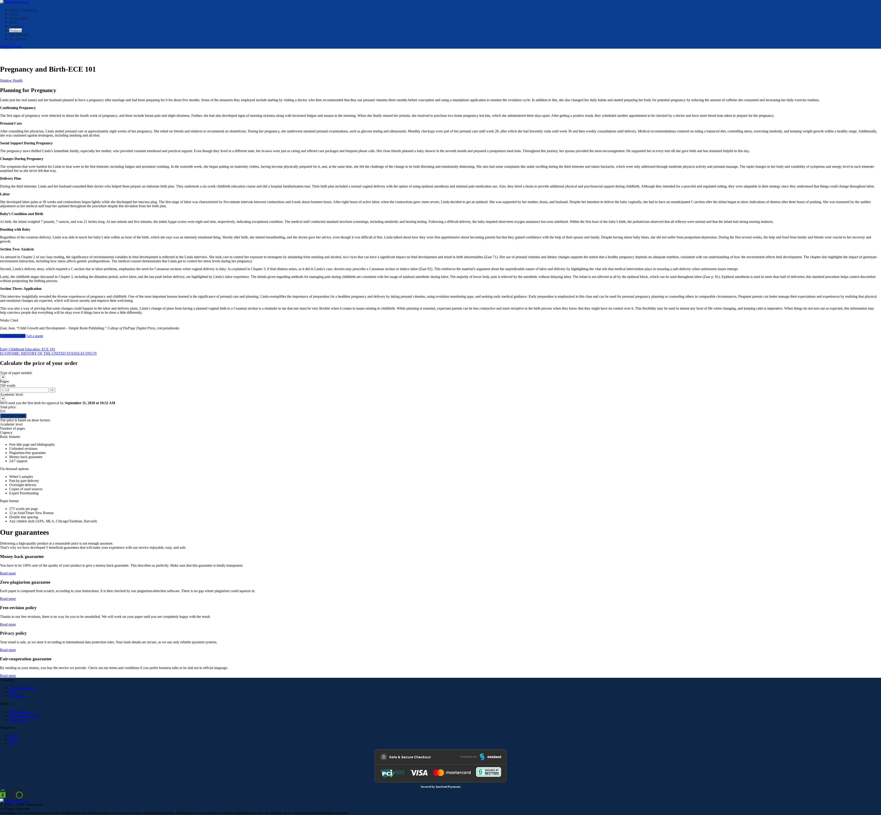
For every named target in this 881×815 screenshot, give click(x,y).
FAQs (13, 14)
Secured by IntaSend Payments (440, 786)
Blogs (13, 22)
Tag (12, 743)
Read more (8, 573)
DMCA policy (19, 711)
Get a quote (34, 336)
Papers (14, 739)
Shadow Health (11, 80)
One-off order (19, 34)
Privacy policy (19, 720)
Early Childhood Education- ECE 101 (27, 349)
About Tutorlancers (23, 10)
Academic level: (11, 394)
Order (18, 46)
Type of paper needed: (16, 373)
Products (15, 30)
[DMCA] (14, 793)
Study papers (18, 18)
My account (17, 39)
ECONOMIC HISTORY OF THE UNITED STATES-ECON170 (48, 353)
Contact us (17, 26)
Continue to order (12, 336)
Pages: (4, 381)
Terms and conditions (24, 715)
